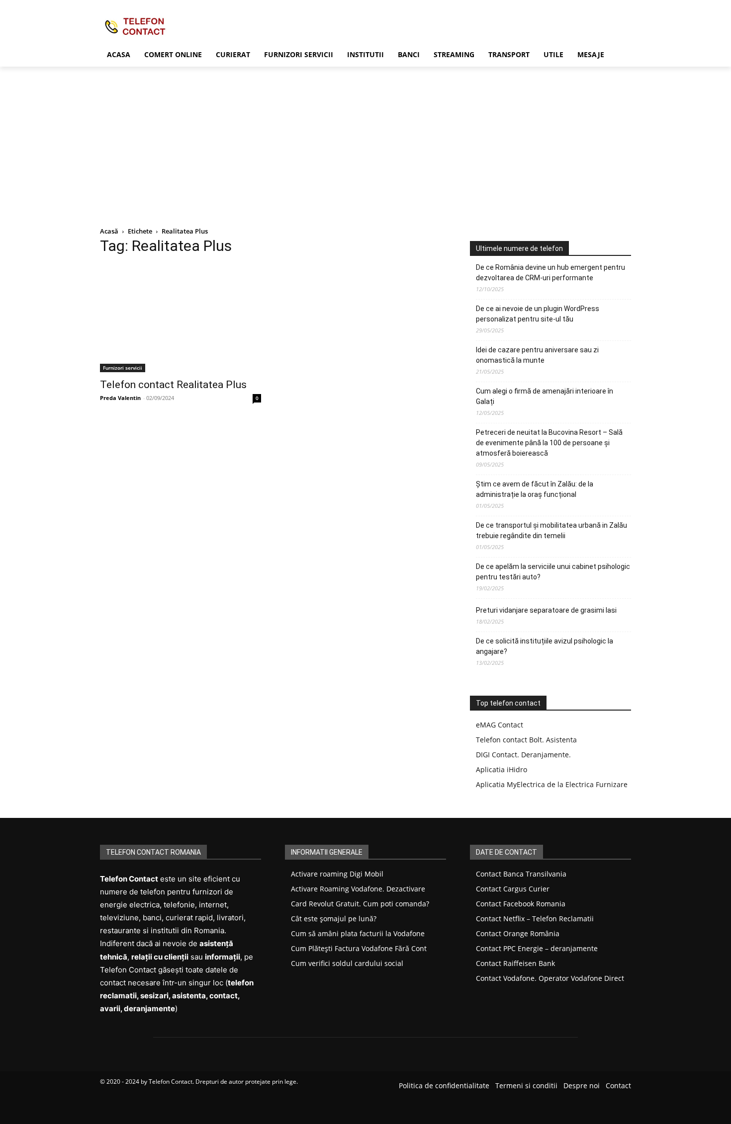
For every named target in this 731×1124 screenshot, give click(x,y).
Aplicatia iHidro (501, 769)
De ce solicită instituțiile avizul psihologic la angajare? (544, 646)
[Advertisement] (365, 141)
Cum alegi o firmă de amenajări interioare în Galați (544, 396)
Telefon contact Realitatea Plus (173, 385)
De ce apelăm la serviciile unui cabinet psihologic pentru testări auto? (553, 571)
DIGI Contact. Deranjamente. (523, 754)
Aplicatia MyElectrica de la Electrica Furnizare (552, 784)
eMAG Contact (499, 724)
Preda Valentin (120, 397)
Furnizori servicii (122, 367)
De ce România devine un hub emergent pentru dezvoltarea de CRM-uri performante (550, 272)
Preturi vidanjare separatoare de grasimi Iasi (546, 610)
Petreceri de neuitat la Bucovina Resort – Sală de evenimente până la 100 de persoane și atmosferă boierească (549, 442)
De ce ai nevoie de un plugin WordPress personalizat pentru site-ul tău (537, 314)
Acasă (109, 231)
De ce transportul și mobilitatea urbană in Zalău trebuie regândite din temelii (551, 530)
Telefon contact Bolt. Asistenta (526, 739)
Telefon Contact (170, 1081)
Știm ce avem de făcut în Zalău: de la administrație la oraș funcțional (534, 489)
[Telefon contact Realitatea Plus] (180, 318)
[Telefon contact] (179, 26)
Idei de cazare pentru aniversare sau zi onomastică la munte (537, 355)
